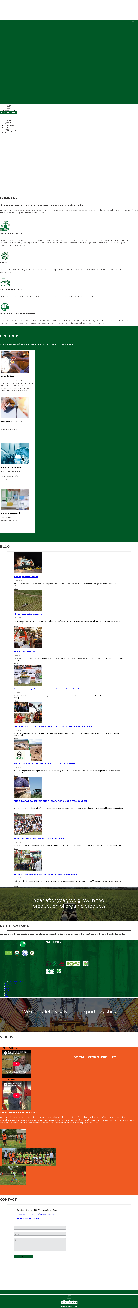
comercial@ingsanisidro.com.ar (28, 1218)
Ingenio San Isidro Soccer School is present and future (39, 838)
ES (137, 22)
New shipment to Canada (26, 577)
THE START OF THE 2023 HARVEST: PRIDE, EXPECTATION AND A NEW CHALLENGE (53, 726)
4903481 (43, 1214)
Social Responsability (11, 131)
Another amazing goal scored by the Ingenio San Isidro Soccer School (46, 689)
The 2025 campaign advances (28, 614)
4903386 (35, 1214)
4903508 (51, 1214)
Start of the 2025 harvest (25, 651)
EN (133, 22)
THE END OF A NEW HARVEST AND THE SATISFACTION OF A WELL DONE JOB (51, 801)
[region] (69, 164)
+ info (16, 589)
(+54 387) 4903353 (24, 1214)
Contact (7, 133)
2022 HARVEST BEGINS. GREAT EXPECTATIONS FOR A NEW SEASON (46, 874)
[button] (69, 188)
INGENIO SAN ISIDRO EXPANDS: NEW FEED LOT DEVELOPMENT (44, 764)
